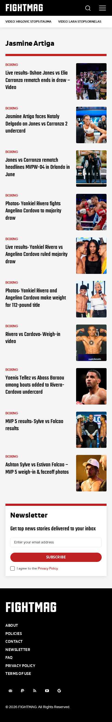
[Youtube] (47, 691)
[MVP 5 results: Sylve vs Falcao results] (91, 430)
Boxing (11, 64)
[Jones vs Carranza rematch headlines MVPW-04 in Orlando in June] (91, 168)
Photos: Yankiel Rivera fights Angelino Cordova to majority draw (33, 210)
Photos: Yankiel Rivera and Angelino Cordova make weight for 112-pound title (35, 297)
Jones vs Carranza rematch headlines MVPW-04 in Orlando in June (37, 167)
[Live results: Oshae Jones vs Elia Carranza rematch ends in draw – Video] (91, 81)
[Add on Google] (59, 691)
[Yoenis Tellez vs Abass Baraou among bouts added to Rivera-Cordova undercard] (91, 386)
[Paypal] (22, 691)
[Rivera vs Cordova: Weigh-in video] (91, 343)
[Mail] (10, 691)
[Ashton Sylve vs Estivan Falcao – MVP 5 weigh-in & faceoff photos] (91, 473)
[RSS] (34, 691)
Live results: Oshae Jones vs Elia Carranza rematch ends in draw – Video (37, 80)
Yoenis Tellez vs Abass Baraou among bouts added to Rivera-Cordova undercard (34, 385)
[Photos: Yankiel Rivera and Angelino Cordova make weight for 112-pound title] (91, 299)
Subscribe (56, 557)
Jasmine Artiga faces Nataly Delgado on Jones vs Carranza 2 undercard (36, 123)
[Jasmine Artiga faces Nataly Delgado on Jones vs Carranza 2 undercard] (91, 125)
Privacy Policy (48, 568)
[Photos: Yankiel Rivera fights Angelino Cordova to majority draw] (91, 212)
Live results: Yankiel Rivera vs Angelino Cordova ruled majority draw (36, 254)
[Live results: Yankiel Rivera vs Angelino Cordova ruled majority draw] (91, 255)
